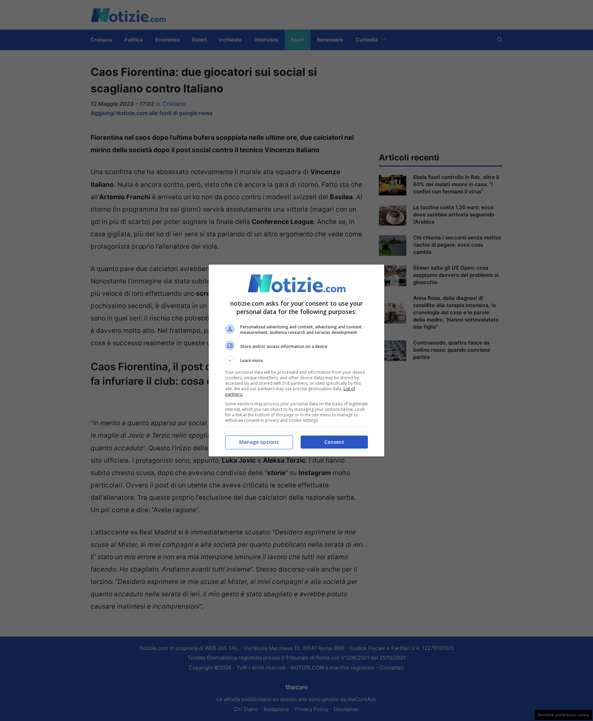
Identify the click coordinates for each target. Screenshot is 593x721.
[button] (296, 360)
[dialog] (296, 360)
